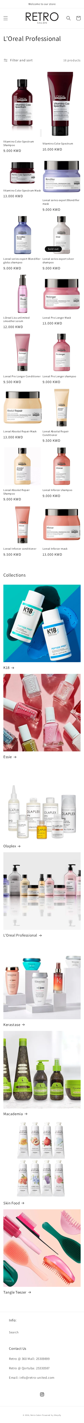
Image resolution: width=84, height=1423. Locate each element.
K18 (6, 667)
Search (14, 1332)
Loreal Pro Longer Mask (57, 317)
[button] (6, 18)
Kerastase (11, 1024)
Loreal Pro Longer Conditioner (22, 376)
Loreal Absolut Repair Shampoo (16, 491)
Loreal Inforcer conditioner (19, 548)
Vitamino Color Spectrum (58, 143)
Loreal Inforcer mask (55, 548)
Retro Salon (36, 1415)
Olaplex (9, 846)
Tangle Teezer (14, 1292)
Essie (7, 756)
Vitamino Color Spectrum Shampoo (18, 143)
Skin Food (11, 1203)
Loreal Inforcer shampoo (57, 490)
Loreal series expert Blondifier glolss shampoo (22, 260)
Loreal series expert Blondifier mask (61, 201)
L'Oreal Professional (20, 935)
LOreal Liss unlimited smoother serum (16, 319)
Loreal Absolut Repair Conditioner (56, 433)
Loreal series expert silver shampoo (58, 260)
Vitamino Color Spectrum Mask (22, 190)
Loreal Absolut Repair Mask (20, 431)
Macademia (13, 1113)
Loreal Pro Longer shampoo (59, 376)
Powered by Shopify (51, 1415)
